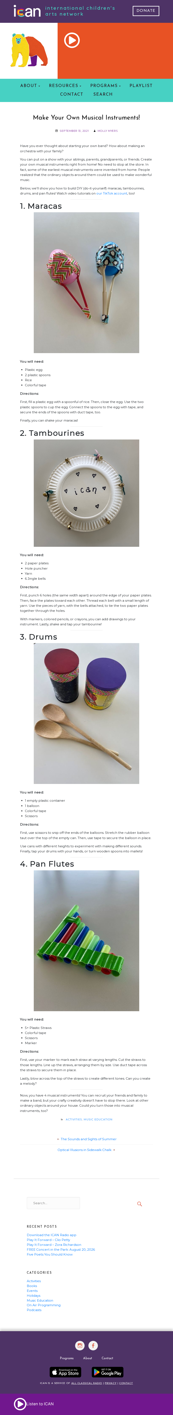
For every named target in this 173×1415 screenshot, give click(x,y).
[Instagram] (80, 1348)
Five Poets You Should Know (50, 1254)
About (28, 86)
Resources (63, 86)
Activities (74, 1119)
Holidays (33, 1296)
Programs (104, 86)
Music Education (98, 1119)
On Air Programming (44, 1305)
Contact (71, 95)
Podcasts (34, 1310)
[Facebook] (93, 1348)
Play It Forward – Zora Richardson (54, 1245)
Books (32, 1286)
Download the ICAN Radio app (51, 1235)
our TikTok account (111, 193)
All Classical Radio (86, 1383)
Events (32, 1291)
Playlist (141, 86)
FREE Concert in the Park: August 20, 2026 (61, 1250)
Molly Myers (108, 130)
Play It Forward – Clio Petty (48, 1240)
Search (103, 95)
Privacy (110, 1383)
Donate (146, 11)
